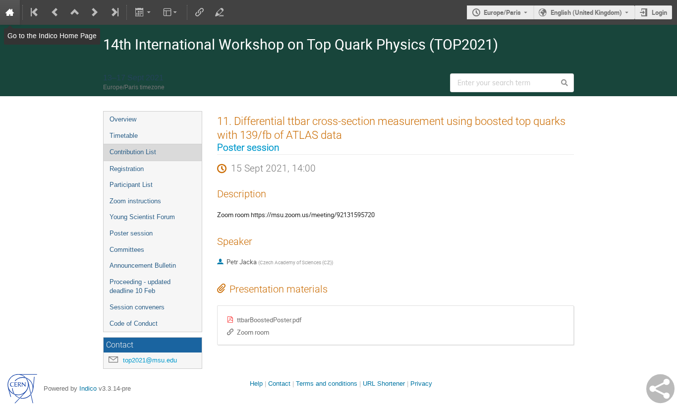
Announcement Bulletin (143, 265)
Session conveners (137, 307)
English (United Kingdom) (586, 12)
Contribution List (133, 152)
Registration (127, 169)
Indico (88, 388)
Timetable (124, 135)
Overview (123, 119)
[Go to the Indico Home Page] (10, 12)
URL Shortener (384, 383)
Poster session (131, 233)
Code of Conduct (134, 323)
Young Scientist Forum (142, 217)
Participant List (131, 184)
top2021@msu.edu (150, 360)
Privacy (421, 383)
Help (256, 383)
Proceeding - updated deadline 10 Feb (140, 286)
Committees (127, 249)
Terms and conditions (326, 383)
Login (659, 12)
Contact (279, 383)
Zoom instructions (135, 201)
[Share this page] (660, 389)
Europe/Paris (502, 12)
